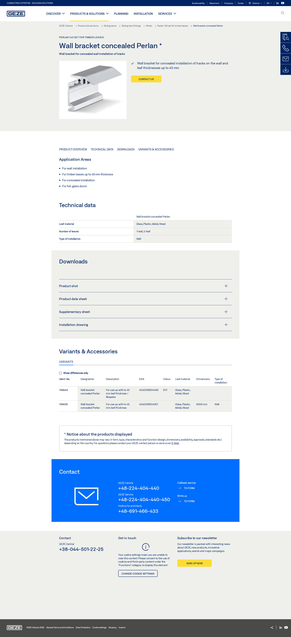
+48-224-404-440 (138, 488)
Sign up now (194, 563)
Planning (121, 13)
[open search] (283, 13)
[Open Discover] (63, 13)
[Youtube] (282, 3)
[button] (255, 3)
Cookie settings (99, 627)
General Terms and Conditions (60, 627)
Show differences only (75, 372)
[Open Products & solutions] (107, 13)
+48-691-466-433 (138, 511)
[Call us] (285, 48)
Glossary (113, 627)
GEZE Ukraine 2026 (35, 627)
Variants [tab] (66, 361)
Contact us (146, 79)
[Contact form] (285, 58)
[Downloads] (285, 69)
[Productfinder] (285, 37)
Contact (65, 538)
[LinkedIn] (277, 3)
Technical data (102, 149)
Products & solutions (87, 13)
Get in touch (127, 538)
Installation (143, 13)
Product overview (73, 149)
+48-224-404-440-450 (144, 499)
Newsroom (214, 3)
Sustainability (198, 3)
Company (228, 3)
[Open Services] (175, 13)
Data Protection (83, 627)
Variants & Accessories (156, 149)
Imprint (122, 627)
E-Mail (175, 443)
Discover (53, 13)
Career (241, 3)
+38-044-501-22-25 (81, 549)
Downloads (126, 149)
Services (165, 13)
